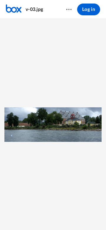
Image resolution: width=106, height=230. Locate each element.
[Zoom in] (52, 215)
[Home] (13, 9)
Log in (88, 9)
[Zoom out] (32, 215)
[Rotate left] (64, 215)
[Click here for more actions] (69, 9)
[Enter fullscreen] (74, 215)
